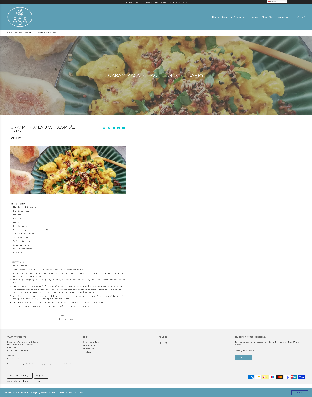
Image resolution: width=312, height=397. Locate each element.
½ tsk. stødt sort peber (23, 234)
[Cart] (303, 17)
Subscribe (243, 358)
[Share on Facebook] (59, 320)
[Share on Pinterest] (71, 320)
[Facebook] (160, 343)
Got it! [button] (300, 393)
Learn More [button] (78, 393)
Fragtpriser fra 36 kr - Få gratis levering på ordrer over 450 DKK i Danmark (156, 2)
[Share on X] (65, 320)
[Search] (292, 17)
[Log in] (298, 17)
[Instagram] (166, 343)
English (273, 1)
